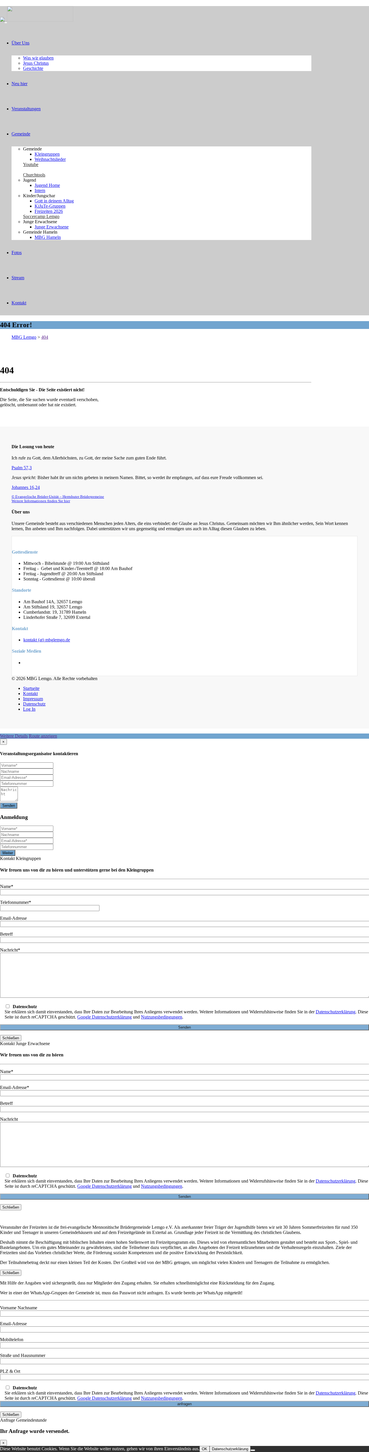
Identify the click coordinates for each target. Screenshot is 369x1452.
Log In (29, 709)
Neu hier (19, 83)
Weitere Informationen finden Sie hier (41, 501)
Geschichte (33, 68)
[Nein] (253, 1450)
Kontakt (19, 302)
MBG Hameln (48, 237)
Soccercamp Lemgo (41, 216)
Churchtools (34, 174)
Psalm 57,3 (22, 467)
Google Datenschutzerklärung (104, 1016)
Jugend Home (47, 185)
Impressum (33, 698)
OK (204, 1449)
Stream (18, 277)
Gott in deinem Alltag (54, 200)
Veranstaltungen (26, 108)
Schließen (10, 1038)
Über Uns (20, 42)
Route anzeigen (43, 736)
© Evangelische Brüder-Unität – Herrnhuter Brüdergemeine (58, 497)
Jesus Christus (36, 63)
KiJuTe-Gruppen (50, 206)
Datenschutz (34, 703)
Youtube (30, 164)
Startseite (31, 688)
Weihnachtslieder (50, 159)
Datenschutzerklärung (335, 1011)
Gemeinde (21, 133)
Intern (40, 190)
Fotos (17, 252)
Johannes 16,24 (26, 487)
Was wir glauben (38, 57)
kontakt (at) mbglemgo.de (46, 639)
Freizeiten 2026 (49, 211)
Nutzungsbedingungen (161, 1016)
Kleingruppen (47, 154)
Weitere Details (14, 736)
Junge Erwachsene (52, 226)
